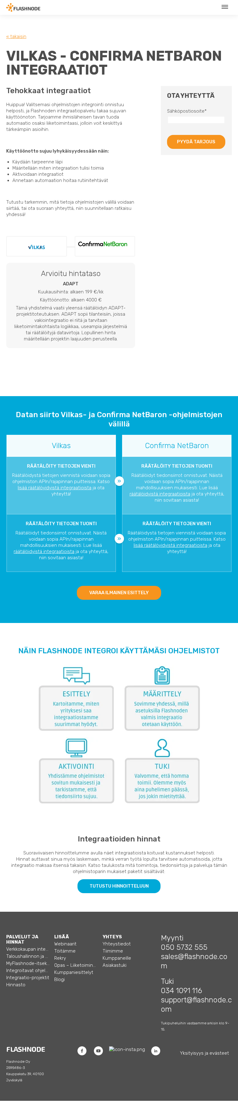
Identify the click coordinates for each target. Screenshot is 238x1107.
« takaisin (16, 36)
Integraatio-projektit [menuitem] (27, 977)
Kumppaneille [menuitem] (117, 958)
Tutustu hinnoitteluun (119, 886)
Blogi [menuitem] (59, 979)
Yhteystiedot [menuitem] (117, 944)
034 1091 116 (181, 990)
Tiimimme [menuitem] (113, 951)
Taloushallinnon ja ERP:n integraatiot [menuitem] (28, 956)
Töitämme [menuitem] (65, 951)
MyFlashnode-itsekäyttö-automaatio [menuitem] (28, 963)
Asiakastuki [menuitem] (114, 965)
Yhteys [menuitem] (112, 937)
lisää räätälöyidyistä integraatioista (54, 488)
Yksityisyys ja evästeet (204, 1053)
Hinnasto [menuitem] (15, 985)
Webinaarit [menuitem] (65, 944)
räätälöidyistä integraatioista (160, 494)
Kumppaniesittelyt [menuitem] (73, 972)
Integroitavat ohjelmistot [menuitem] (28, 970)
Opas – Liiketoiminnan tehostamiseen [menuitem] (76, 965)
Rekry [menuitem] (60, 958)
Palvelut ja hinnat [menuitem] (22, 939)
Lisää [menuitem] (61, 937)
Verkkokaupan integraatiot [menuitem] (28, 949)
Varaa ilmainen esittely (119, 592)
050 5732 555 (184, 947)
